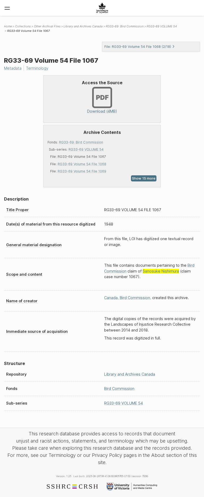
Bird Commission (119, 388)
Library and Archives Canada (83, 26)
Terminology (37, 68)
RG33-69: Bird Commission (81, 142)
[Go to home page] (102, 8)
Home (8, 26)
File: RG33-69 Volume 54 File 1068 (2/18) (137, 47)
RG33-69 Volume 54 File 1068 (82, 164)
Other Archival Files (47, 26)
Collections (23, 26)
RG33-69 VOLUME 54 (86, 149)
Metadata (13, 68)
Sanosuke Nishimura (161, 271)
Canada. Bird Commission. (127, 297)
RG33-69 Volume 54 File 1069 (82, 171)
